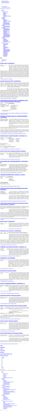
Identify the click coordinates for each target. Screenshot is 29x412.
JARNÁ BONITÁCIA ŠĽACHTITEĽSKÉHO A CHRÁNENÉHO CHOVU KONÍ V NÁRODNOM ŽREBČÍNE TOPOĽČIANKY (14, 101)
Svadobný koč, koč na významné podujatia (9, 391)
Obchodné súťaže (5, 40)
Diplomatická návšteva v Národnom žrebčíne (10, 295)
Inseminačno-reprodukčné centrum (8, 381)
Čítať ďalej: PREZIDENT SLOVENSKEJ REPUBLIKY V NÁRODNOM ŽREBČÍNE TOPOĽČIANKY (13, 133)
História (4, 14)
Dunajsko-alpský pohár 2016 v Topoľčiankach (10, 81)
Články (4, 12)
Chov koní (3, 18)
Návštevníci (3, 27)
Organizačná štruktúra (6, 49)
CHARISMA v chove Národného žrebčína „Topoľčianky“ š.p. (13, 246)
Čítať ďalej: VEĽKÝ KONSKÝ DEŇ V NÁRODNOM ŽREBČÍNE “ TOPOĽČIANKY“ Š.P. (11, 172)
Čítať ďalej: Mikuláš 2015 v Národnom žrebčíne (7, 281)
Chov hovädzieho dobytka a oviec (6, 353)
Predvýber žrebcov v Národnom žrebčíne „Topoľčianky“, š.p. (13, 135)
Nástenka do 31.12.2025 (6, 399)
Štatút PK (4, 15)
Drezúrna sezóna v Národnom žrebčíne (9, 321)
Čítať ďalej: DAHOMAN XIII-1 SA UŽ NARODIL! (6, 268)
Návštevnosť (5, 56)
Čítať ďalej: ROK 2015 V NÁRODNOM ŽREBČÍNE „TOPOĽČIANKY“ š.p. (10, 293)
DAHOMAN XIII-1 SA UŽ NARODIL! (7, 258)
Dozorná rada (5, 55)
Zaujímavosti (5, 13)
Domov (3, 10)
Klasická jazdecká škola (6, 393)
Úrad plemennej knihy (6, 23)
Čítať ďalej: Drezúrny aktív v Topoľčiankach (15, 228)
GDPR (4, 402)
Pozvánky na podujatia (6, 26)
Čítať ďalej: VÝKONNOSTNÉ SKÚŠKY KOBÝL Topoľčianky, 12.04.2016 (10, 186)
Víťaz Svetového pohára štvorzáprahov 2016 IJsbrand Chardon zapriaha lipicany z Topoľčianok (14, 204)
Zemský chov (5, 20)
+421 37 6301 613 (4, 6)
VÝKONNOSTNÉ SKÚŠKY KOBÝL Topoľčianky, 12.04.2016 (12, 174)
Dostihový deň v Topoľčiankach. (7, 63)
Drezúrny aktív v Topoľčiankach (7, 221)
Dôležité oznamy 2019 (4, 355)
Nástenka (3, 37)
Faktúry (4, 38)
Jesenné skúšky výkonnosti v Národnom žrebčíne (11, 333)
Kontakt (4, 45)
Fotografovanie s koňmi (6, 35)
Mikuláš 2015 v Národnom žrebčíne (8, 270)
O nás (2, 42)
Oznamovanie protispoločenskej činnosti (5, 48)
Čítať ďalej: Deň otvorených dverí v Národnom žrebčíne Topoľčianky (10, 159)
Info (2, 372)
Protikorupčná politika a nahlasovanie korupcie (10, 405)
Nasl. (2, 367)
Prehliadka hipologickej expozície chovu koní (9, 389)
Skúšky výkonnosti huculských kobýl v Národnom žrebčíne (13, 305)
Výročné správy (5, 398)
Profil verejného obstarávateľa (7, 406)
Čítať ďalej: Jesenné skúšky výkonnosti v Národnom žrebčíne (9, 343)
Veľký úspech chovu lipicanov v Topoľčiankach (10, 230)
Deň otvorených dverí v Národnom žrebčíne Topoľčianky (13, 151)
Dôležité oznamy (5, 11)
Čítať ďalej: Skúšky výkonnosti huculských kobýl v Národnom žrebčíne (10, 318)
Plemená (4, 19)
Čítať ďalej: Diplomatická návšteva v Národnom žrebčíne (8, 303)
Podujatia (3, 25)
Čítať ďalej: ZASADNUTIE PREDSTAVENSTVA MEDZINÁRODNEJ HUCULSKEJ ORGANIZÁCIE (13, 201)
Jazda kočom (5, 390)
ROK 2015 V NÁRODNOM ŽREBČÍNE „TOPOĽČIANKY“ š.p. (12, 283)
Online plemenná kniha (6, 22)
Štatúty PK (2, 352)
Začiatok (3, 357)
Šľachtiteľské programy (6, 24)
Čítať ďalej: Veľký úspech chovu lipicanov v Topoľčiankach (8, 244)
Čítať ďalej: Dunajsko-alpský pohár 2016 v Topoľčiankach (8, 98)
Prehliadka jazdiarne (6, 28)
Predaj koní (3, 17)
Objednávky (5, 39)
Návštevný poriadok (6, 394)
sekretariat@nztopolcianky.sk (6, 7)
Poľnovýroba (2, 350)
